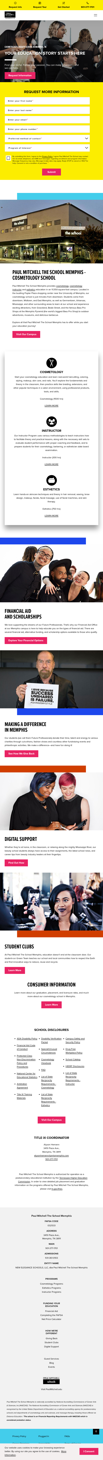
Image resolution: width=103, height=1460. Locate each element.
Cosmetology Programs (51, 1283)
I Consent (88, 1451)
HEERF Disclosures (75, 1066)
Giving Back (51, 1338)
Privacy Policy (47, 156)
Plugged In (43, 1436)
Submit (51, 172)
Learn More (14, 970)
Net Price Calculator (51, 1319)
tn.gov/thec (57, 1188)
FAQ (43, 1069)
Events (51, 1367)
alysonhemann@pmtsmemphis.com (51, 1155)
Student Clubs (51, 1342)
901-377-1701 (51, 1159)
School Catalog (73, 1059)
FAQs (67, 1436)
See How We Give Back (21, 753)
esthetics (31, 289)
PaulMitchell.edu (54, 1389)
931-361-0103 (51, 1258)
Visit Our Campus (26, 334)
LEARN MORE (51, 405)
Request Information (20, 75)
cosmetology (62, 286)
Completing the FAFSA (51, 1315)
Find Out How (16, 862)
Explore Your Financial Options (25, 640)
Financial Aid (51, 1311)
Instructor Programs (51, 1292)
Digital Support (51, 1346)
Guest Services (51, 1358)
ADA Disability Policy (27, 1038)
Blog (51, 1363)
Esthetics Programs (51, 1288)
